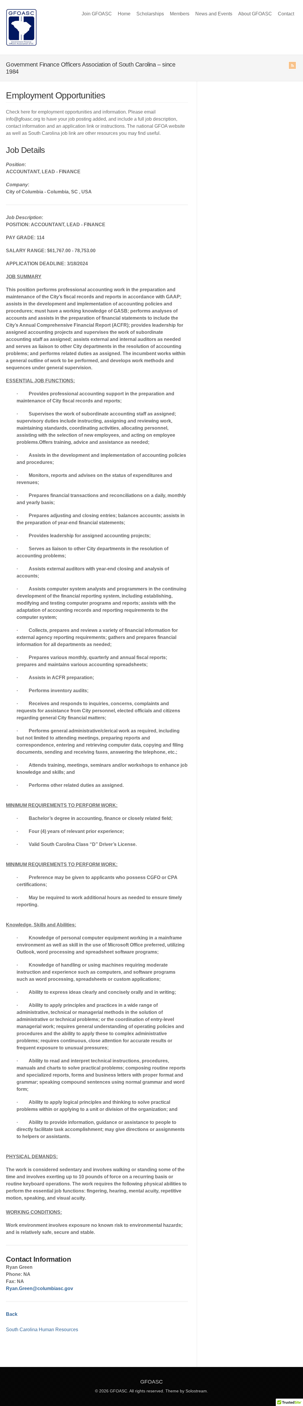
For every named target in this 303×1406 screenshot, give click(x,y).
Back (11, 1314)
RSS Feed (292, 65)
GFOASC (151, 1382)
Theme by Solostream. (186, 1391)
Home (124, 13)
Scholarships (150, 13)
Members (179, 13)
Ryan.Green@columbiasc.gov (39, 1288)
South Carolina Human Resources (42, 1329)
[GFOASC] (21, 44)
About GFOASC (255, 13)
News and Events (213, 13)
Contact (286, 13)
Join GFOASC (97, 13)
